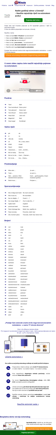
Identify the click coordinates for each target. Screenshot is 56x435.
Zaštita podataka (39, 5)
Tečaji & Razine (19, 5)
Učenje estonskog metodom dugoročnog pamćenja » (26, 55)
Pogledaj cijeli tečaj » (33, 20)
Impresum (30, 5)
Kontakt (48, 5)
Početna (4, 5)
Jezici (10, 5)
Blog (53, 5)
